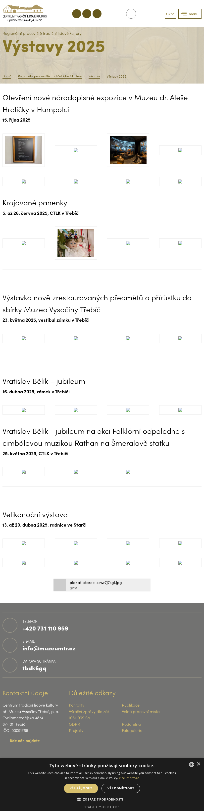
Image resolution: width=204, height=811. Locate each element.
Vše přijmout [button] (81, 788)
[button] (102, 799)
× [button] (198, 764)
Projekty (76, 730)
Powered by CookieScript (102, 807)
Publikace (131, 705)
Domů (6, 76)
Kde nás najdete (25, 740)
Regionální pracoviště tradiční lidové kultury (50, 76)
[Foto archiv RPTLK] (23, 471)
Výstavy (94, 76)
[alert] (102, 784)
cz (168, 13)
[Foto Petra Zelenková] (76, 181)
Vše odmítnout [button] (120, 788)
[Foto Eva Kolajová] (23, 150)
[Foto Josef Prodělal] (23, 410)
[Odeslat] (131, 14)
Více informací (129, 778)
